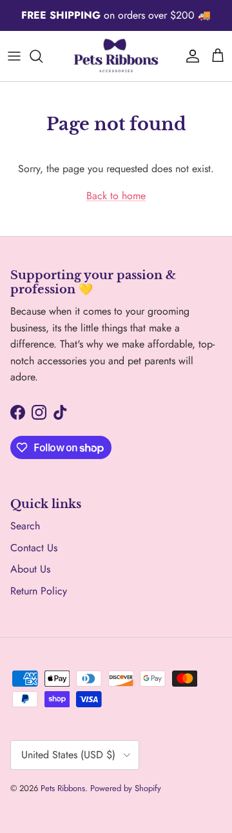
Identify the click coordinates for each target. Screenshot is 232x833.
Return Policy (38, 590)
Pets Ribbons (63, 788)
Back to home (116, 195)
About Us (30, 569)
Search (25, 525)
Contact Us (33, 547)
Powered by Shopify (125, 788)
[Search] (42, 56)
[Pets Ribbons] (116, 56)
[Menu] (14, 56)
